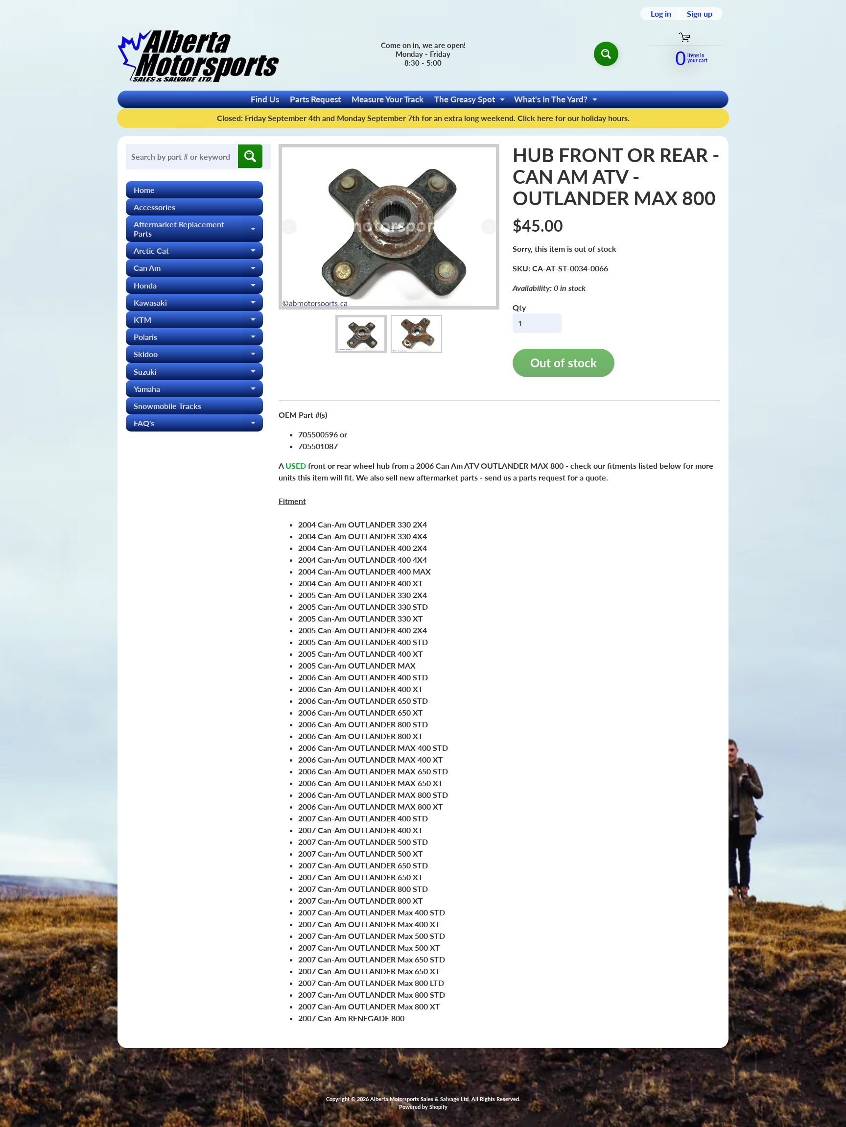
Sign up (699, 14)
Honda (198, 287)
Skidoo (198, 355)
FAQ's (198, 425)
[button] (361, 334)
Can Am (198, 269)
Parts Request (315, 99)
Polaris (198, 338)
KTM (198, 321)
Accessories (154, 207)
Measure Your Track (387, 99)
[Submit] (250, 156)
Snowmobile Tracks (167, 405)
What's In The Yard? (557, 101)
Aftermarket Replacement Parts (198, 229)
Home (144, 189)
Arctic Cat (198, 252)
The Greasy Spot (470, 101)
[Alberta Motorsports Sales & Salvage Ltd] (198, 53)
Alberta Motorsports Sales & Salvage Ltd (419, 1099)
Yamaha (198, 390)
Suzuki (198, 373)
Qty (519, 307)
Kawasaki (198, 304)
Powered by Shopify (423, 1106)
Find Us (265, 99)
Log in (661, 14)
